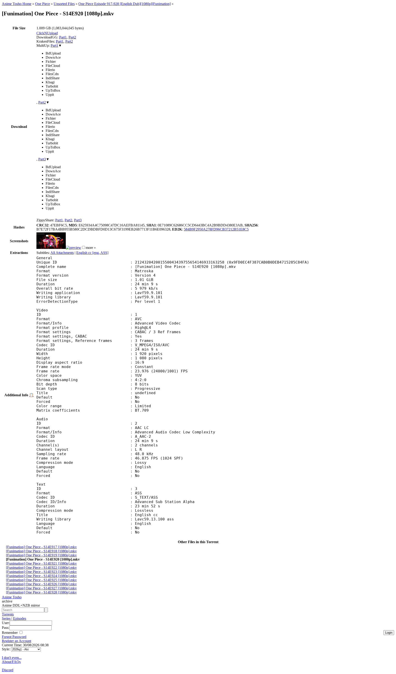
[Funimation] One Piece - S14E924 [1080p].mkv (41, 576)
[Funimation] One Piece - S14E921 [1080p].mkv (41, 563)
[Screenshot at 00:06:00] (73, 248)
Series (6, 618)
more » (91, 248)
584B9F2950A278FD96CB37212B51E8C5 (216, 229)
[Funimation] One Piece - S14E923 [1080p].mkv (41, 572)
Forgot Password (14, 637)
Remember (10, 633)
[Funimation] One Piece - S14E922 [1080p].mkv (41, 567)
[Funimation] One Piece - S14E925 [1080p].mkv (41, 580)
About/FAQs (11, 662)
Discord (7, 670)
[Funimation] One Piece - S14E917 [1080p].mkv (41, 547)
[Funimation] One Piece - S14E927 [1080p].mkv (41, 588)
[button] (83, 247)
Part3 (42, 159)
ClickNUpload (47, 33)
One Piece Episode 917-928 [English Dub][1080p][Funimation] (124, 4)
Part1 (63, 37)
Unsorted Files (64, 4)
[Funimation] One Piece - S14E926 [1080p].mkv (41, 584)
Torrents (8, 614)
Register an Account (16, 641)
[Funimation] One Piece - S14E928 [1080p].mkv (41, 592)
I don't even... (12, 658)
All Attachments (62, 253)
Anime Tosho (12, 597)
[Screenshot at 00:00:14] (51, 248)
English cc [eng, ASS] (92, 253)
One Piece (42, 4)
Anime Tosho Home (16, 4)
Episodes (19, 618)
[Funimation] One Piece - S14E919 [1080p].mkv (41, 555)
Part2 (72, 37)
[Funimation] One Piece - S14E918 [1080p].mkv (41, 551)
